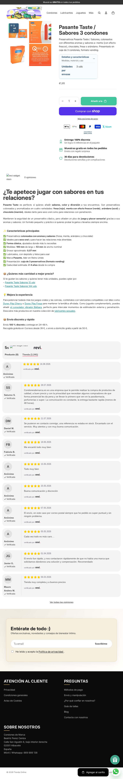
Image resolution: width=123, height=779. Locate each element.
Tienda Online (20, 772)
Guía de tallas (71, 706)
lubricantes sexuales (65, 311)
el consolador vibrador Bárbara (26, 307)
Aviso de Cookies (13, 700)
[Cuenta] (106, 12)
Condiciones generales (16, 695)
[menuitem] (91, 12)
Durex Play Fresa (33, 303)
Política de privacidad (51, 651)
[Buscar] (99, 12)
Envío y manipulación (75, 695)
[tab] (11, 354)
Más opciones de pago (88, 119)
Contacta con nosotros (76, 717)
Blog (66, 711)
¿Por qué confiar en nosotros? (79, 700)
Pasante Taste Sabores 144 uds (21, 286)
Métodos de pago (73, 689)
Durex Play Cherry (12, 303)
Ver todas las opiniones (61, 602)
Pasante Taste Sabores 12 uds (20, 282)
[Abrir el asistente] (115, 771)
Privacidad (9, 689)
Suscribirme (101, 644)
